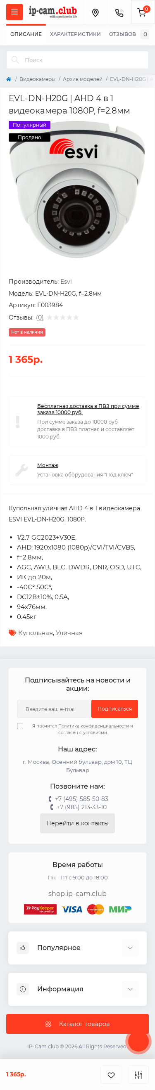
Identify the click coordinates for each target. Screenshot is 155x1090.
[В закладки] (111, 1074)
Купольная (35, 633)
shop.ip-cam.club (77, 894)
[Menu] (14, 12)
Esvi (66, 281)
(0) (40, 317)
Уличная (69, 633)
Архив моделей (83, 79)
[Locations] (95, 12)
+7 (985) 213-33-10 (82, 807)
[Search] (15, 60)
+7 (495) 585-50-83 (81, 799)
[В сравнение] (138, 1074)
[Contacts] (119, 12)
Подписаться (115, 709)
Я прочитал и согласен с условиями (82, 729)
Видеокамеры (37, 79)
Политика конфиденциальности (93, 726)
